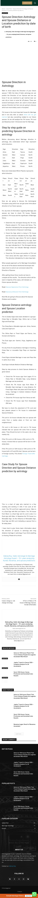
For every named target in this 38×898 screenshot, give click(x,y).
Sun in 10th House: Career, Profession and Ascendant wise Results (23, 673)
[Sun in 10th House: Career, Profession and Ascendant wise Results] (7, 674)
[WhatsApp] (22, 46)
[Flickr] (19, 879)
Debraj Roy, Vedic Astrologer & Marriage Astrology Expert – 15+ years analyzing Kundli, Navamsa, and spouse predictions (20, 34)
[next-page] (6, 681)
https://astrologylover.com (19, 628)
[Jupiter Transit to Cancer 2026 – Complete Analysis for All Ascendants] (7, 665)
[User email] (19, 579)
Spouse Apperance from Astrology (17, 287)
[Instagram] (23, 879)
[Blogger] (10, 879)
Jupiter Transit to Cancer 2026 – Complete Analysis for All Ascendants (23, 664)
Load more (18, 734)
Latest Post (9, 9)
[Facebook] (9, 46)
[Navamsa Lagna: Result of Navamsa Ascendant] (7, 727)
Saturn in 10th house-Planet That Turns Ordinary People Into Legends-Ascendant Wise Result (25, 654)
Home (3, 9)
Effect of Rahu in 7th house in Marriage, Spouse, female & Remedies (28, 603)
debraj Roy (12, 866)
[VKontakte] (28, 879)
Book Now (28, 896)
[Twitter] (14, 46)
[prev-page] (3, 681)
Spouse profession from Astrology (17, 292)
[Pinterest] (18, 46)
